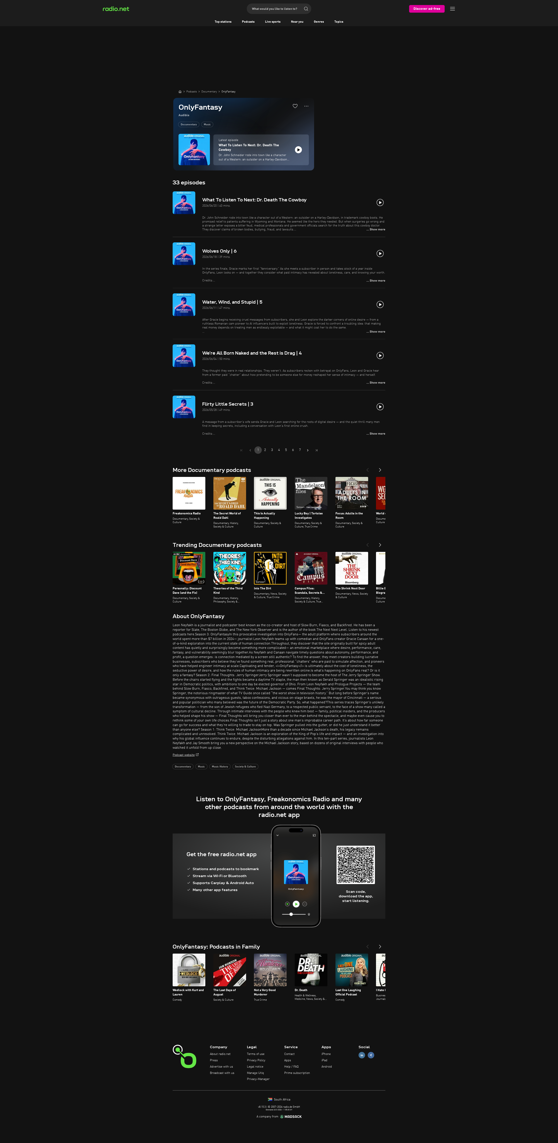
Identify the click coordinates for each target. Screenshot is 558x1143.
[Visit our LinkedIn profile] (362, 1055)
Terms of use (255, 1054)
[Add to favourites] (295, 105)
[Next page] (307, 450)
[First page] (241, 450)
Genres (319, 21)
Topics (338, 21)
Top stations (223, 21)
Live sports (273, 21)
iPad (324, 1060)
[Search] (306, 8)
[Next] (380, 468)
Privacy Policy (256, 1060)
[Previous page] (250, 450)
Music (207, 124)
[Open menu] (452, 8)
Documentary (189, 124)
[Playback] (298, 149)
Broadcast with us (222, 1073)
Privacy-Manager (258, 1079)
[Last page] (316, 450)
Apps (287, 1060)
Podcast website (184, 755)
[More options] (306, 106)
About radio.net (220, 1054)
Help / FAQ (291, 1066)
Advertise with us (221, 1066)
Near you (297, 21)
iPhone (326, 1054)
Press (214, 1060)
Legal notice (255, 1066)
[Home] (180, 91)
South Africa (281, 1099)
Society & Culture (245, 766)
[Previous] (367, 468)
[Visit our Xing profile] (371, 1055)
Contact (289, 1054)
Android (327, 1066)
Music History (220, 766)
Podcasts (248, 21)
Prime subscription (297, 1073)
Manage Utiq (255, 1073)
